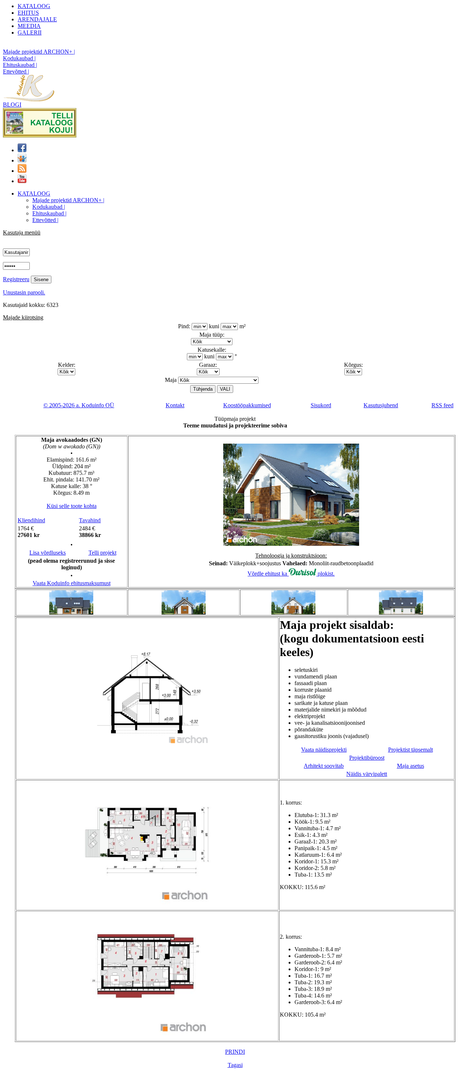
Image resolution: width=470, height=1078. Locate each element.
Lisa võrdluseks (47, 552)
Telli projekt (102, 552)
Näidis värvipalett (366, 774)
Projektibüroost (366, 758)
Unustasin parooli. (24, 292)
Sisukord (321, 405)
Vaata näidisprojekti (324, 749)
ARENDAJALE (37, 19)
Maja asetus (410, 766)
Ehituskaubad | (20, 65)
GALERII (29, 32)
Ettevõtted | (16, 71)
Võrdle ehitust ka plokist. (291, 573)
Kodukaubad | (19, 58)
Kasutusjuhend (381, 405)
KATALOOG (34, 6)
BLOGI (12, 104)
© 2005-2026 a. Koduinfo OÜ (78, 405)
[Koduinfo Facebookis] (22, 150)
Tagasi (235, 1065)
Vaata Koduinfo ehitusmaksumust (72, 583)
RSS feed (442, 405)
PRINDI (235, 1052)
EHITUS (28, 13)
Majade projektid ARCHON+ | (39, 52)
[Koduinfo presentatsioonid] (22, 160)
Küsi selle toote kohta (72, 506)
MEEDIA (29, 26)
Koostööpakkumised (247, 405)
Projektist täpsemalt (410, 749)
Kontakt (175, 405)
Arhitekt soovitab (324, 766)
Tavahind (90, 520)
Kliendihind (31, 520)
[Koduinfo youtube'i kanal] (22, 181)
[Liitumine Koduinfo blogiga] (22, 171)
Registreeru (16, 279)
